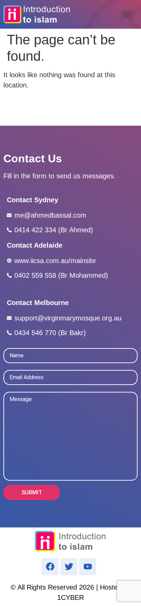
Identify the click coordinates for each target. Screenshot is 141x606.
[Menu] (126, 14)
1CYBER (70, 597)
